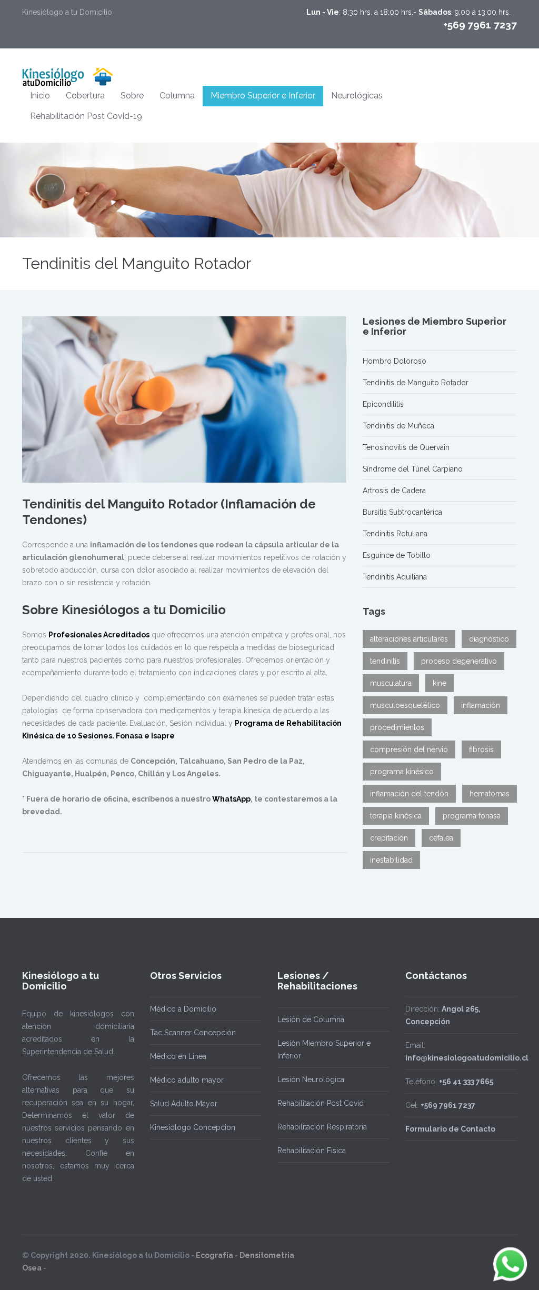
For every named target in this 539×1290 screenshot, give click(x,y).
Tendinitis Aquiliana (395, 577)
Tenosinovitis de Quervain (406, 447)
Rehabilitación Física (311, 1150)
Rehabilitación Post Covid (320, 1103)
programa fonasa (472, 816)
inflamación (480, 705)
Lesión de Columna (310, 1019)
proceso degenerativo (459, 661)
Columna (177, 96)
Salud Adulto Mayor (183, 1103)
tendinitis (385, 661)
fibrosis (481, 749)
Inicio (40, 96)
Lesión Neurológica (310, 1079)
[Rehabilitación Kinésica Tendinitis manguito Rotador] (184, 399)
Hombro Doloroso (394, 361)
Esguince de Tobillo (397, 555)
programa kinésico (402, 771)
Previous (27, 399)
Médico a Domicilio (183, 1009)
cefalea (441, 838)
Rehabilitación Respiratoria (322, 1127)
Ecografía (214, 1255)
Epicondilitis (383, 404)
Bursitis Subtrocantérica (402, 512)
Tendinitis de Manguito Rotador (415, 382)
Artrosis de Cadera (394, 490)
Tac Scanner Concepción (193, 1032)
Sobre (132, 96)
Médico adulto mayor (187, 1080)
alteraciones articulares (409, 639)
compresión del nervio (409, 749)
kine (439, 683)
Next (341, 399)
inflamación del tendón (409, 793)
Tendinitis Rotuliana (395, 533)
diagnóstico (489, 639)
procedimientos (397, 727)
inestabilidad (391, 860)
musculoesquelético (405, 705)
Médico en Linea (178, 1056)
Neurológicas (357, 96)
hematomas (490, 793)
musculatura (391, 683)
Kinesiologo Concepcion (192, 1127)
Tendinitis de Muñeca (398, 426)
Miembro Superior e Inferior (263, 96)
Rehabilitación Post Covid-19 (86, 116)
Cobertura (85, 96)
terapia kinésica (396, 816)
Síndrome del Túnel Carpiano (413, 469)
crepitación (389, 838)
